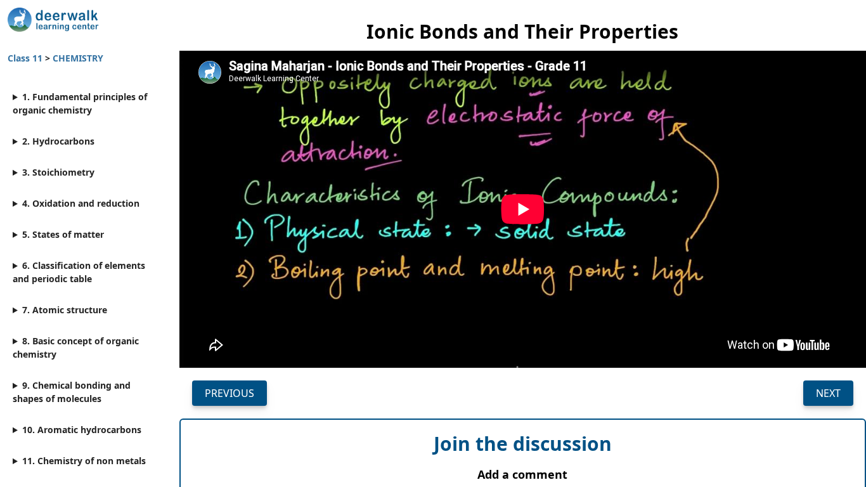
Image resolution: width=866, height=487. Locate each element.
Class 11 (26, 58)
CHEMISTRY (78, 58)
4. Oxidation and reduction (80, 203)
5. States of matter (63, 234)
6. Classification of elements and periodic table (79, 272)
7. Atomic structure (64, 310)
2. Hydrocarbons (58, 141)
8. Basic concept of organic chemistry (76, 347)
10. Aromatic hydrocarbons (81, 430)
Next (828, 393)
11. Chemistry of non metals (84, 461)
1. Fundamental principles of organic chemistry (80, 103)
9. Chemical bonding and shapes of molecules (72, 392)
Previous (229, 393)
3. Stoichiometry (58, 172)
